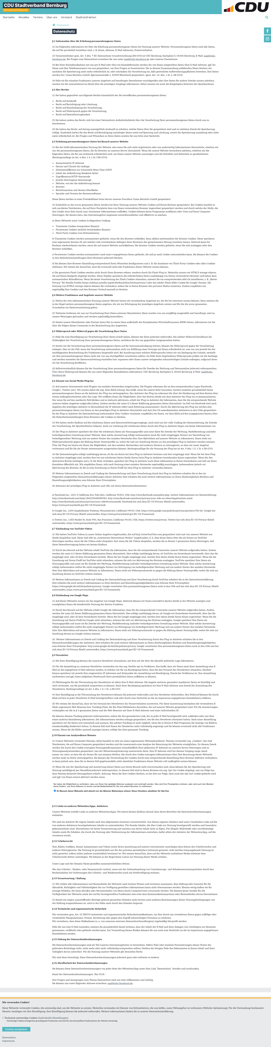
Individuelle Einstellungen (53, 1017)
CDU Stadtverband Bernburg (35, 5)
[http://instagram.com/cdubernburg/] (267, 38)
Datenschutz (9, 1037)
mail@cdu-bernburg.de (136, 59)
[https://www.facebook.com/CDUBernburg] (267, 31)
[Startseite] (246, 1)
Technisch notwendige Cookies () (36, 1017)
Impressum (8, 1040)
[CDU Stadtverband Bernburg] (53, 25)
